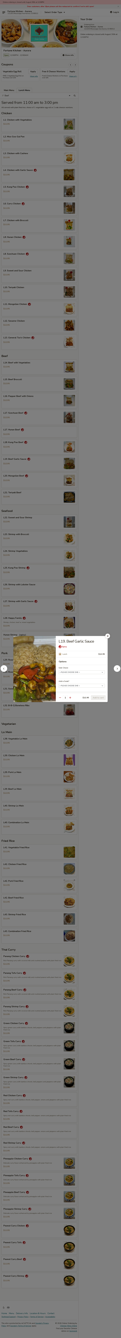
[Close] (107, 636)
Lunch (64, 654)
